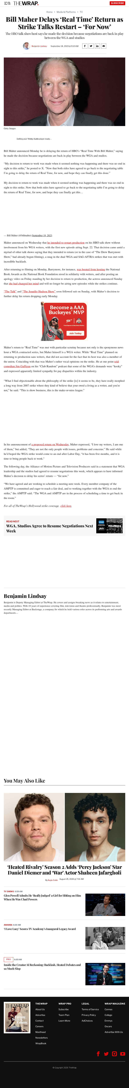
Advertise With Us (114, 1032)
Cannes (108, 1009)
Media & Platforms (66, 12)
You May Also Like (24, 780)
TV (81, 12)
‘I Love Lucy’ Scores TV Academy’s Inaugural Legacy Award (40, 929)
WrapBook (40, 1043)
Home (49, 12)
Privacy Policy (89, 1015)
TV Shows (9, 891)
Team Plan (64, 1015)
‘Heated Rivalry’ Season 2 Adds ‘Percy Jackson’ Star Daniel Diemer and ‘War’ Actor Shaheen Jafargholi (64, 869)
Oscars (108, 1026)
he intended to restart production (65, 242)
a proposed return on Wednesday (50, 444)
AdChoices (87, 1020)
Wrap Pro (65, 1003)
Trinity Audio (33, 139)
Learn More (64, 1020)
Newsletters (41, 1037)
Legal (86, 1003)
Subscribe (117, 3)
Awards (8, 925)
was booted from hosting (91, 269)
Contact (39, 1020)
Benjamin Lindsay (39, 46)
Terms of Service (90, 1009)
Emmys (108, 1020)
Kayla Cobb (53, 880)
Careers (39, 1026)
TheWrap (41, 1003)
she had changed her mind (24, 283)
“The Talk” (10, 291)
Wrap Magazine (115, 1003)
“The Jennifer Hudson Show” (39, 291)
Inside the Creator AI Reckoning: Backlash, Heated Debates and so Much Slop (42, 966)
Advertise (40, 1015)
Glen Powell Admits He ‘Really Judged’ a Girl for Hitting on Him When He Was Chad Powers (42, 897)
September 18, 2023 (42, 235)
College (108, 1015)
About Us (40, 1009)
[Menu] (7, 3)
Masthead (40, 1032)
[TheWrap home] (25, 3)
